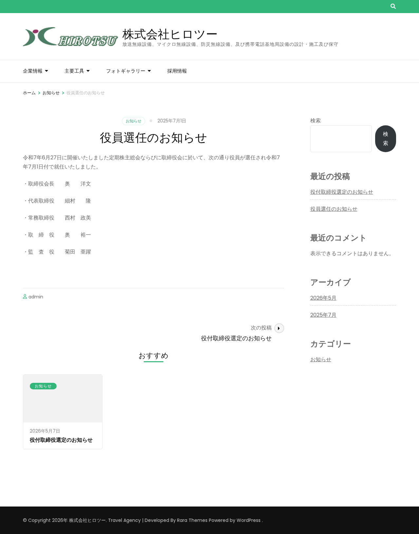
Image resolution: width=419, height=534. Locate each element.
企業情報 (33, 71)
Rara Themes (192, 520)
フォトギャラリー (125, 71)
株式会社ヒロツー (170, 34)
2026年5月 (323, 298)
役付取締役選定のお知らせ (61, 440)
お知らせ (133, 121)
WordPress (249, 520)
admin (35, 297)
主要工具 (74, 71)
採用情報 (177, 71)
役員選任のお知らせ (333, 209)
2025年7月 (323, 315)
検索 (315, 120)
